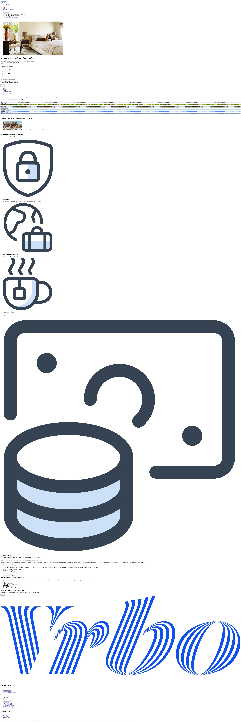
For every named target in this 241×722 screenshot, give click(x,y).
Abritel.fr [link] (5, 715)
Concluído (3, 84)
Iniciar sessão (6, 13)
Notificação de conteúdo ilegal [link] (9, 705)
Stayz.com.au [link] (5, 718)
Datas (2, 63)
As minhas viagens (6, 11)
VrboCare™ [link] (5, 688)
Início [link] (4, 88)
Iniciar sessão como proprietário (12, 17)
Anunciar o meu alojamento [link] (8, 687)
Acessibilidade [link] (6, 702)
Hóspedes (2, 65)
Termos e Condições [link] (7, 701)
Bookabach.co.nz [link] (6, 717)
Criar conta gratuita (9, 18)
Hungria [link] (4, 92)
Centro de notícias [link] (6, 699)
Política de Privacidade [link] (7, 703)
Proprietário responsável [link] (8, 707)
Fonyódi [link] (4, 90)
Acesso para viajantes (10, 16)
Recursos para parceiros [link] (7, 691)
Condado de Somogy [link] (7, 91)
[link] (16, 20)
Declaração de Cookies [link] (7, 704)
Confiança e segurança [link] (7, 690)
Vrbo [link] (4, 714)
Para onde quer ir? (4, 62)
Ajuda (4, 10)
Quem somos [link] (5, 697)
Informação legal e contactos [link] (8, 706)
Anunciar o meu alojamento (8, 9)
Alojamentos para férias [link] (7, 93)
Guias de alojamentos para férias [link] (9, 692)
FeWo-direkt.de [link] (6, 716)
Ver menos (3, 594)
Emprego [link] (5, 698)
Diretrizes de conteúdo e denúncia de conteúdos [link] (12, 708)
